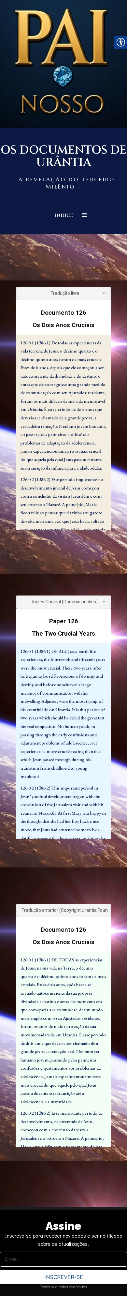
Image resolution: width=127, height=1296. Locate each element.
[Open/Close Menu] (84, 215)
